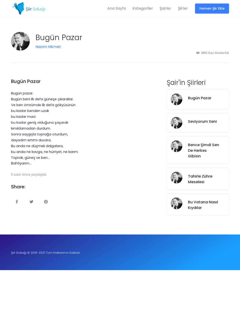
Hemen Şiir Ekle (212, 8)
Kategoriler (142, 8)
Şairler (165, 8)
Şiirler (183, 8)
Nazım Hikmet (48, 46)
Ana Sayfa (116, 8)
